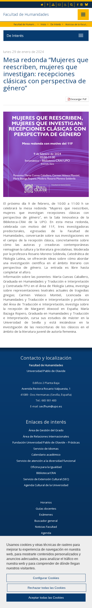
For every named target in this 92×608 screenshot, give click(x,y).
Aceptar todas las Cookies (46, 597)
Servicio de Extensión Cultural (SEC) (46, 479)
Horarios (46, 502)
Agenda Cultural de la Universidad (46, 485)
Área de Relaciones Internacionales (46, 436)
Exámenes (46, 514)
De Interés (55, 24)
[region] (46, 572)
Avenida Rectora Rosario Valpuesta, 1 (46, 389)
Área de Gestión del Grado (46, 430)
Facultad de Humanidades (26, 14)
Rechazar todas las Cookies (46, 587)
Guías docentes (46, 508)
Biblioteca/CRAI (46, 473)
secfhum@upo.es (50, 406)
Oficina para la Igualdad (46, 467)
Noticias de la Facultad (76, 24)
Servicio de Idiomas (46, 449)
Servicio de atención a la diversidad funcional (46, 461)
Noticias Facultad (46, 527)
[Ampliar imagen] (46, 154)
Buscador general (46, 521)
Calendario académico (46, 454)
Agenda (46, 533)
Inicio (43, 24)
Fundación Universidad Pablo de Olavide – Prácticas (46, 442)
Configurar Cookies (46, 578)
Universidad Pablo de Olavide (46, 371)
